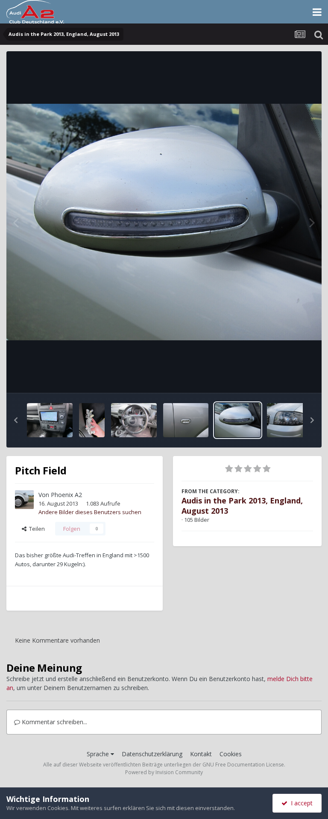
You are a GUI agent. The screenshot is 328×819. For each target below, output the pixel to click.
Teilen (35, 528)
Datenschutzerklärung (152, 754)
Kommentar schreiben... (53, 722)
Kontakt (201, 754)
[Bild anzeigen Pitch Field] (50, 420)
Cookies (231, 754)
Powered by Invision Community (164, 772)
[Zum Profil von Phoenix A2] (24, 499)
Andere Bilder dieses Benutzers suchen (89, 512)
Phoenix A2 (66, 495)
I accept (300, 803)
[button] (15, 420)
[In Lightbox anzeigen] (164, 222)
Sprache (99, 754)
